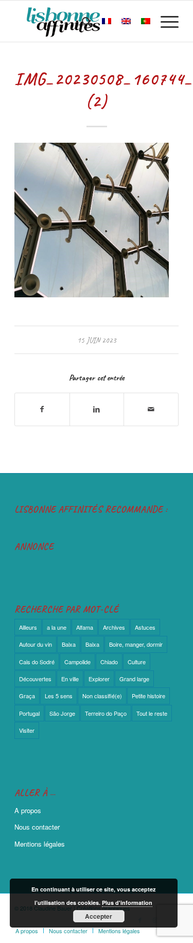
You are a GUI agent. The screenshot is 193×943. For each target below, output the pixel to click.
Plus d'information (127, 902)
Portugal (29, 713)
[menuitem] (82, 21)
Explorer (99, 679)
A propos (27, 810)
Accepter (98, 916)
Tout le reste (151, 713)
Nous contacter (37, 827)
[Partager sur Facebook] (42, 409)
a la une (56, 627)
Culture (137, 662)
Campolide (77, 662)
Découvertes (35, 679)
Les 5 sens (59, 696)
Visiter (26, 730)
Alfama (84, 627)
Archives (114, 627)
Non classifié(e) (102, 696)
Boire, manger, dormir (136, 644)
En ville (70, 679)
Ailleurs (28, 627)
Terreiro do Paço (106, 713)
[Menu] (164, 21)
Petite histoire (148, 696)
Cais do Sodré (37, 662)
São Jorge (62, 713)
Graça (27, 696)
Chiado (109, 662)
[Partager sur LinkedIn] (97, 409)
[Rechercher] (82, 21)
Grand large (134, 679)
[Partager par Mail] (151, 409)
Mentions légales (39, 844)
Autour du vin (35, 644)
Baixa (69, 644)
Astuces (145, 627)
